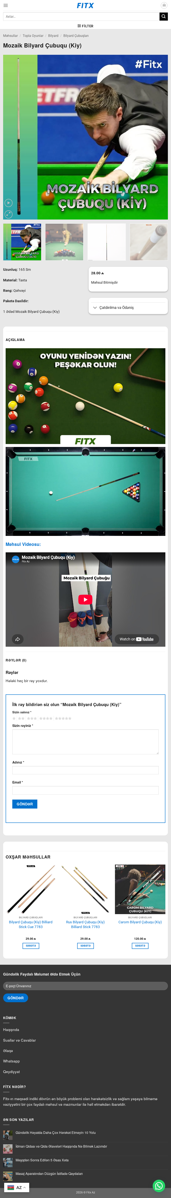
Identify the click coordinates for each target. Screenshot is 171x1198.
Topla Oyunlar (33, 36)
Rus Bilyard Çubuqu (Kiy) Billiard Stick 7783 (85, 924)
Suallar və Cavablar (19, 1040)
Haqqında (11, 1029)
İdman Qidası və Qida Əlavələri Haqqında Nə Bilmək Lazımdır (61, 1146)
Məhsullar (10, 36)
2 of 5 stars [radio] (21, 718)
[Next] (159, 137)
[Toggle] (95, 308)
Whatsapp (11, 1060)
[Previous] (11, 137)
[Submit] (164, 16)
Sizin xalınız (21, 712)
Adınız (18, 762)
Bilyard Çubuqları (76, 36)
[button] (5, 5)
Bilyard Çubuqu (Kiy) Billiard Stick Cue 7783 (31, 924)
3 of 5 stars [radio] (31, 718)
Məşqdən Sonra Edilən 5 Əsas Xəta (42, 1160)
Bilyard (53, 36)
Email (17, 782)
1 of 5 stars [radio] (13, 718)
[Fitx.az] (85, 5)
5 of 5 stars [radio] (63, 718)
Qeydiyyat (11, 1071)
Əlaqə (8, 1050)
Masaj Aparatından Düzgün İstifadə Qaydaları (49, 1174)
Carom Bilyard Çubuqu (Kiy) (140, 922)
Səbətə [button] (31, 945)
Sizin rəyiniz (22, 725)
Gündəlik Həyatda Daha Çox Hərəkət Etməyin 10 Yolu (56, 1132)
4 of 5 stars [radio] (45, 718)
